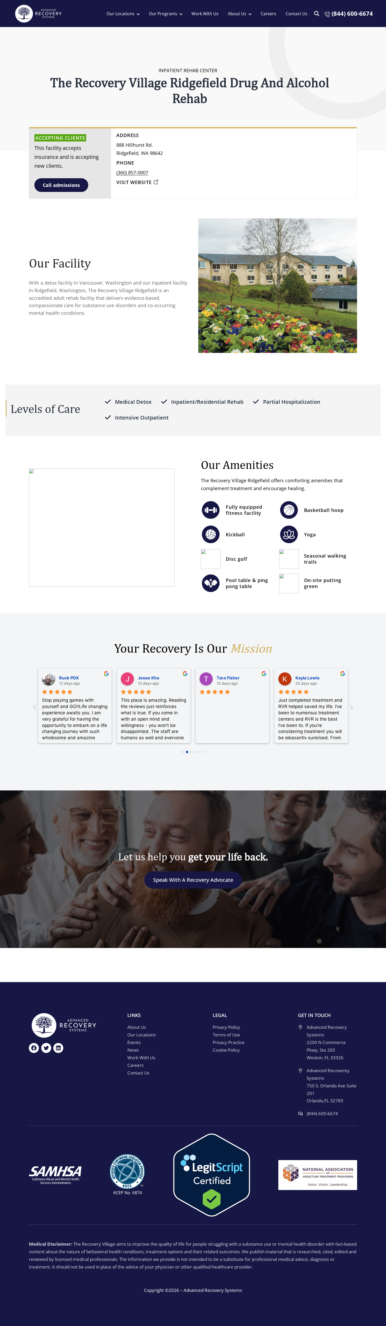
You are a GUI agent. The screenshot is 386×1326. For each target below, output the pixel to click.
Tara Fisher (228, 677)
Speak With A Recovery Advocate (193, 879)
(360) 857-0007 (132, 172)
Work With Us (204, 14)
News (133, 1050)
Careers (268, 14)
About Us (136, 1027)
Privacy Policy (226, 1027)
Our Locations (141, 1035)
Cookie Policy (226, 1050)
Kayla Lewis (307, 677)
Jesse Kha (148, 677)
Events (134, 1043)
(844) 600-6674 (351, 13)
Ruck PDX (69, 677)
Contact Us (296, 14)
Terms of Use (226, 1035)
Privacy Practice (228, 1043)
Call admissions (61, 185)
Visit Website (134, 182)
